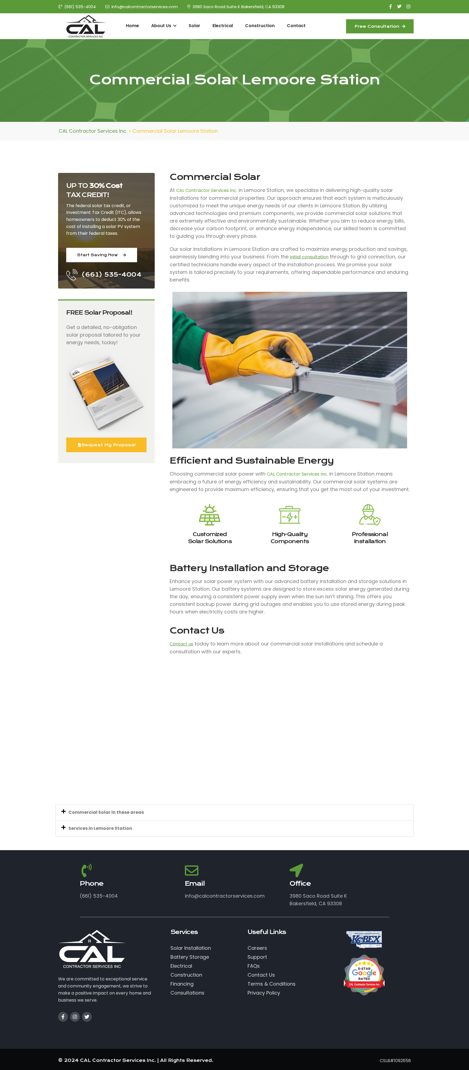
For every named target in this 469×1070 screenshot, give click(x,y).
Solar (194, 26)
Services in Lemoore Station (100, 828)
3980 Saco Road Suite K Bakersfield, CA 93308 (238, 7)
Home (132, 26)
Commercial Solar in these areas (106, 812)
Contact (296, 26)
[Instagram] (75, 1017)
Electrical (223, 26)
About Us (161, 26)
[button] (234, 812)
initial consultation (309, 257)
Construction (260, 26)
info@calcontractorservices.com (145, 7)
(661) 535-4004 (80, 7)
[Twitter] (87, 1017)
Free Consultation (377, 26)
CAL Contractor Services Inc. (206, 190)
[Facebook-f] (63, 1017)
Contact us (181, 644)
